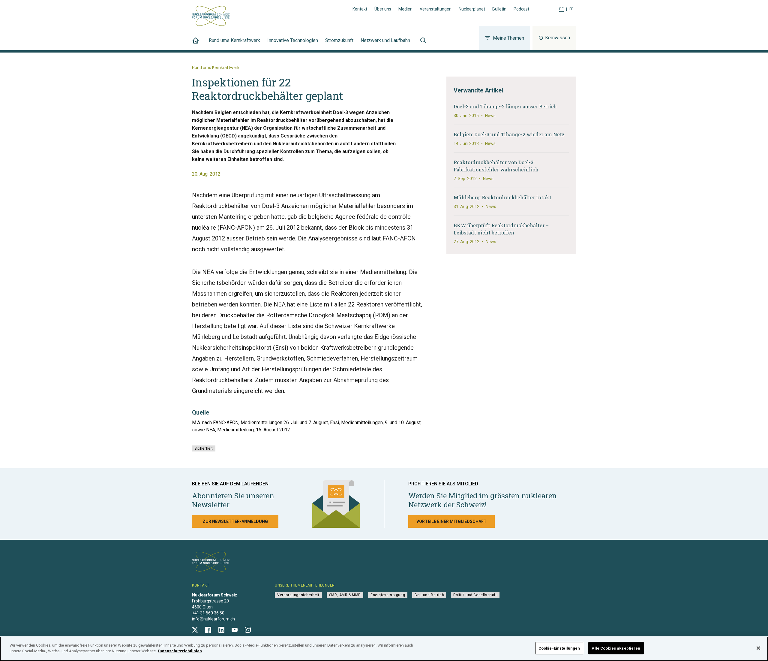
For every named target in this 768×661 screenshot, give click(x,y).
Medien (405, 9)
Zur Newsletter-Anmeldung (235, 521)
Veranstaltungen (436, 9)
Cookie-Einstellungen (559, 648)
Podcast (521, 9)
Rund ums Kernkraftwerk (234, 40)
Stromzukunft (339, 40)
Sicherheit (203, 448)
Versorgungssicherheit (298, 595)
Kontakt (359, 9)
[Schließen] (758, 648)
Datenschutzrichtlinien (180, 651)
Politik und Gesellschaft (475, 595)
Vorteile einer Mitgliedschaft (451, 521)
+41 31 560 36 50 (208, 613)
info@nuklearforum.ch (213, 619)
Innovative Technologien (292, 40)
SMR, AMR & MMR (345, 595)
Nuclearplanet (472, 9)
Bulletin (499, 9)
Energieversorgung (387, 595)
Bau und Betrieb (429, 595)
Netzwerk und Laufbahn (385, 40)
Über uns (382, 9)
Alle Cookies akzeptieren (616, 648)
